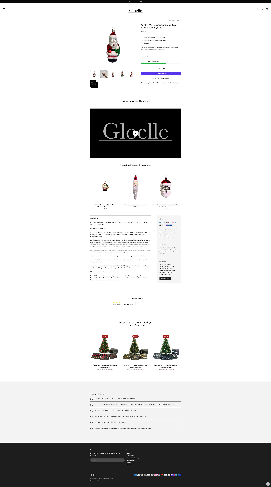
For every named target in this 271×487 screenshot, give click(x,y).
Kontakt (128, 462)
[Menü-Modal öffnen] (4, 9)
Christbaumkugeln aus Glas (107, 478)
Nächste (178, 21)
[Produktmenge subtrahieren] (147, 56)
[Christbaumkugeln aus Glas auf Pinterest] (93, 475)
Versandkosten (157, 83)
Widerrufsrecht (130, 456)
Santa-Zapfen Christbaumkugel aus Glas (135, 205)
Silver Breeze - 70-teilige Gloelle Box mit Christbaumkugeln (166, 366)
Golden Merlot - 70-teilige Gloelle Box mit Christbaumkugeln (105, 366)
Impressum (129, 465)
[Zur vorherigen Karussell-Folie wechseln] (89, 188)
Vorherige (172, 21)
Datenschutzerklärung (132, 458)
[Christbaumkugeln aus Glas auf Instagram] (96, 475)
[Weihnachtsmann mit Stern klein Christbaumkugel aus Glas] (104, 187)
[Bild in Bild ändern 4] (122, 74)
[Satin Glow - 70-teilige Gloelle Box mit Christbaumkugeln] (135, 347)
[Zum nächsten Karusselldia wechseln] (182, 188)
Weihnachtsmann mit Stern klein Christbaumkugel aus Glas (104, 206)
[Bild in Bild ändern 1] (94, 74)
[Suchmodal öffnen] (258, 9)
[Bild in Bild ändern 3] (113, 74)
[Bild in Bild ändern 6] (94, 84)
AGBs (128, 453)
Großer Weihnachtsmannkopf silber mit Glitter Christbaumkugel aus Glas (166, 206)
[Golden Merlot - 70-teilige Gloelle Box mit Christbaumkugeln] (104, 347)
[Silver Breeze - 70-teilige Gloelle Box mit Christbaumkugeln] (166, 347)
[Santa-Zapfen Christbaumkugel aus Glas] (135, 187)
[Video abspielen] (135, 133)
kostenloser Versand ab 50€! (135, 2)
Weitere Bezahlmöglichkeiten (161, 78)
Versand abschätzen (165, 278)
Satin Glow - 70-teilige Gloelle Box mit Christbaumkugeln (135, 366)
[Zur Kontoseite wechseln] (263, 9)
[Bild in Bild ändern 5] (132, 74)
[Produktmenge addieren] (142, 56)
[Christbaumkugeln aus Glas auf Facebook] (91, 475)
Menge (143, 53)
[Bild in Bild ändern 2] (104, 74)
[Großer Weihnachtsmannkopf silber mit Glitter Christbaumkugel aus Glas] (166, 187)
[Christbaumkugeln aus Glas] (135, 9)
